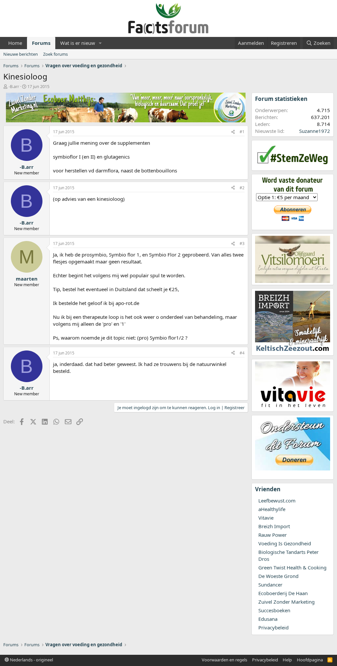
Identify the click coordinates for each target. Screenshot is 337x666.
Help (287, 660)
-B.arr (14, 86)
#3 (242, 243)
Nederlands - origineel (31, 660)
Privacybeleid (273, 627)
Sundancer (270, 584)
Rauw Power (272, 534)
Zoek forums (55, 54)
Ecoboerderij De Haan (283, 593)
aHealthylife (271, 509)
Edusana (267, 619)
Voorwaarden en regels (224, 660)
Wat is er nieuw (77, 43)
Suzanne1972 (314, 131)
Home (15, 43)
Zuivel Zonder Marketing (286, 601)
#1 (242, 132)
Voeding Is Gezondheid (284, 543)
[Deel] (233, 132)
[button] (100, 43)
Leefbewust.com (277, 500)
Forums (41, 43)
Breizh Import (274, 526)
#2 (242, 188)
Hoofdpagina (310, 660)
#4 (242, 353)
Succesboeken (274, 610)
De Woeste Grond (278, 576)
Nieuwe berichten (20, 54)
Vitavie (265, 517)
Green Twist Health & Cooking (292, 567)
